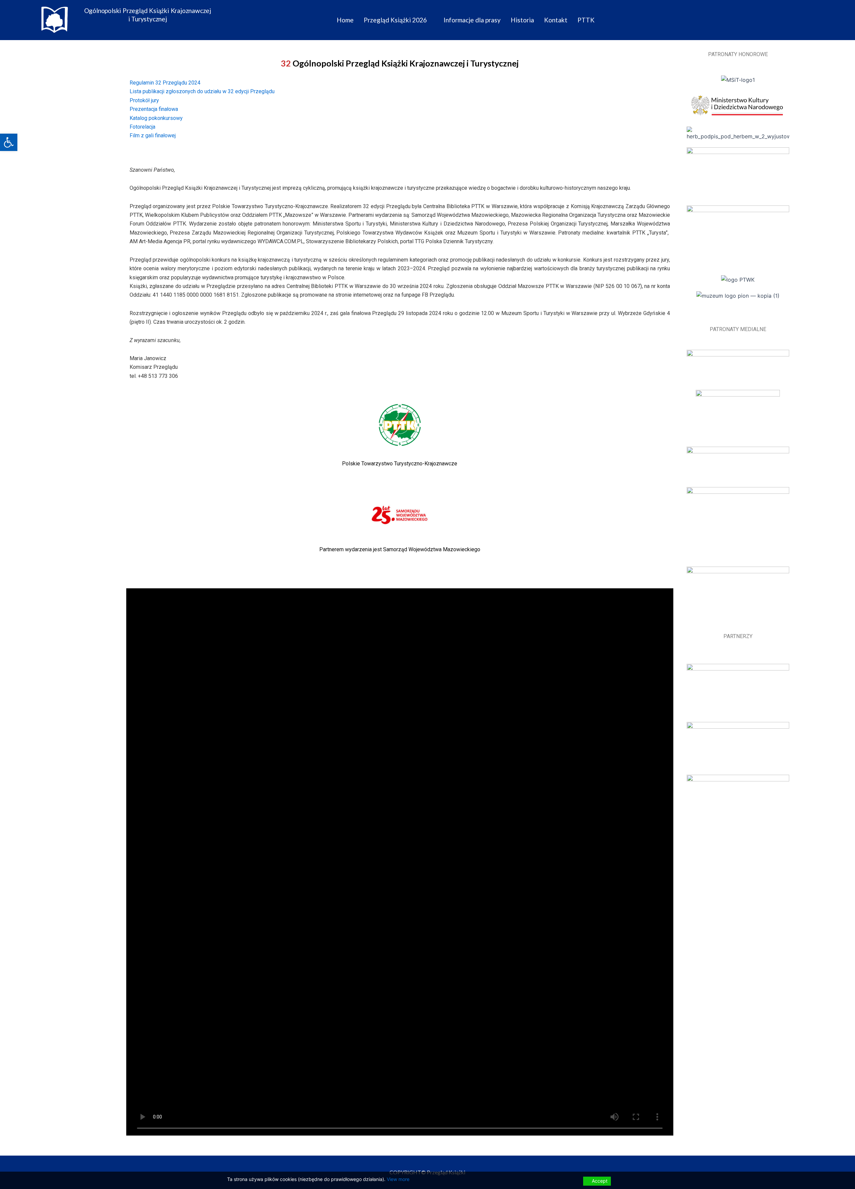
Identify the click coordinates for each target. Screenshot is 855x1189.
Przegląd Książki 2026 (395, 20)
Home (345, 20)
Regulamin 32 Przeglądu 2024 (165, 83)
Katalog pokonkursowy (156, 118)
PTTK (585, 20)
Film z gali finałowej (153, 135)
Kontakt (555, 20)
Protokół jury (145, 100)
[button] (8, 142)
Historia (522, 20)
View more (398, 1179)
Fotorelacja (143, 127)
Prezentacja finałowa (154, 109)
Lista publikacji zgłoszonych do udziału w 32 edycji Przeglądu (202, 91)
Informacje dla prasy (472, 20)
